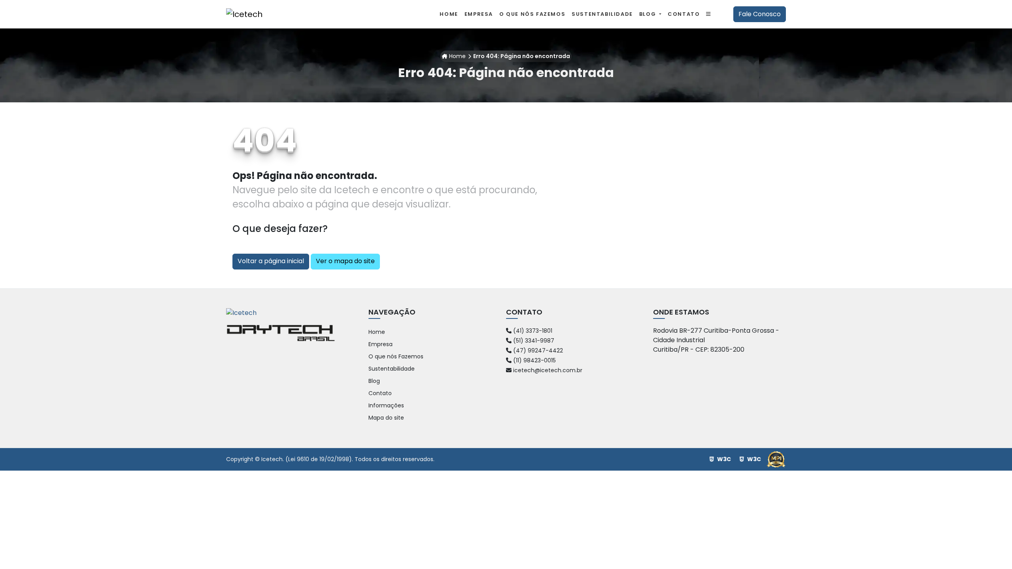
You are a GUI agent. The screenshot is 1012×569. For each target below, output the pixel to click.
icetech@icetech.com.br (547, 370)
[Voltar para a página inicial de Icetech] (244, 14)
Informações (386, 405)
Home (457, 56)
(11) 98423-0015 (534, 360)
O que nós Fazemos (395, 356)
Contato (380, 393)
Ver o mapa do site (345, 261)
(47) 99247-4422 (537, 350)
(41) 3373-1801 (532, 331)
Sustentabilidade (391, 369)
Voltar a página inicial (271, 261)
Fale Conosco (759, 14)
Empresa (380, 344)
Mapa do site (386, 418)
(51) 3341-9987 (533, 341)
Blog (648, 14)
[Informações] (708, 14)
